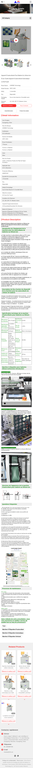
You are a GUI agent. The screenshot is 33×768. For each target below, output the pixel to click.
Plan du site (20, 760)
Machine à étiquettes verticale (11, 636)
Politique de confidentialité (9, 760)
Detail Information (9, 110)
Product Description (24, 110)
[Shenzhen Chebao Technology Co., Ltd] (17, 2)
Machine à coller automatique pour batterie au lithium (8, 692)
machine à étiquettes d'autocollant (13, 629)
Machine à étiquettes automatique (12, 633)
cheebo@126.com (8, 752)
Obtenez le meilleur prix (9, 105)
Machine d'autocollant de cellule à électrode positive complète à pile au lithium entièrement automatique (8, 667)
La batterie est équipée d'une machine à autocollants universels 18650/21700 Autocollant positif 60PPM (8, 716)
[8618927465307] (18, 756)
